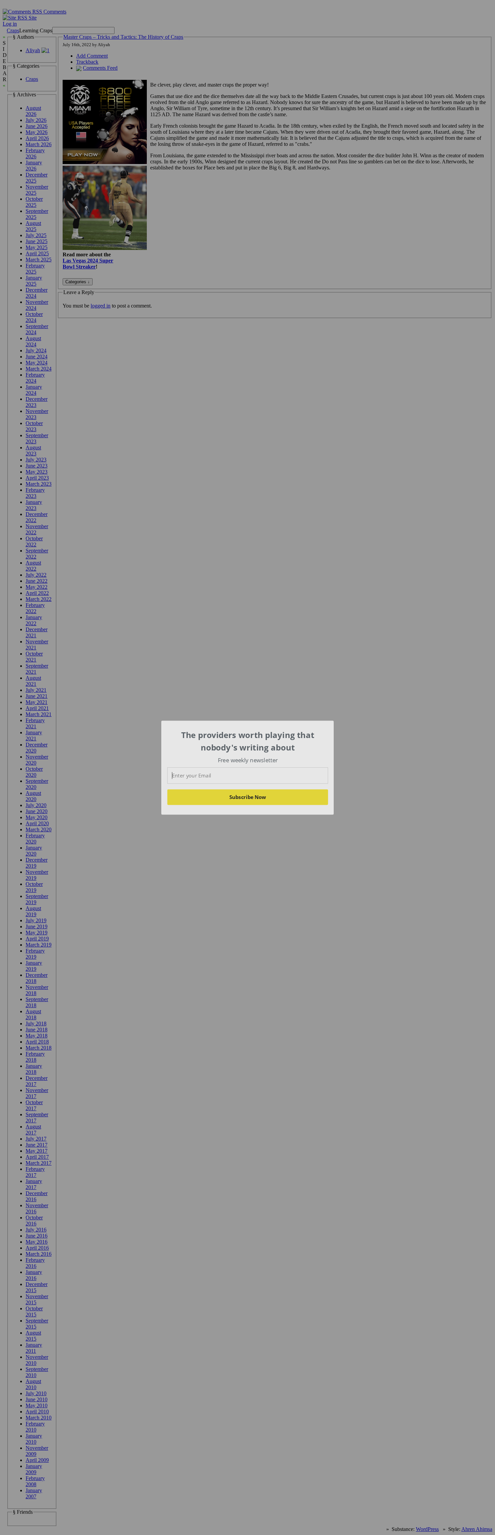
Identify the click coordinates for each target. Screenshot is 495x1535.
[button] (247, 741)
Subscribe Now (247, 797)
